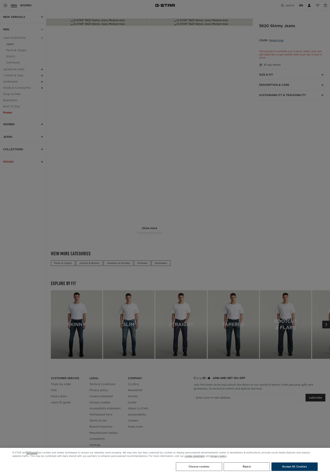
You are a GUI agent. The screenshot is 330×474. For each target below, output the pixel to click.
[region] (165, 461)
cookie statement (195, 456)
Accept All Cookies (294, 466)
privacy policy (218, 456)
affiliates (32, 452)
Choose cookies (199, 466)
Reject (247, 466)
